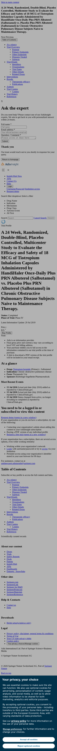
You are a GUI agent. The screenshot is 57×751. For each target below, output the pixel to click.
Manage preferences (12, 729)
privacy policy (18, 721)
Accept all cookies (28, 739)
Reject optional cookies (29, 746)
